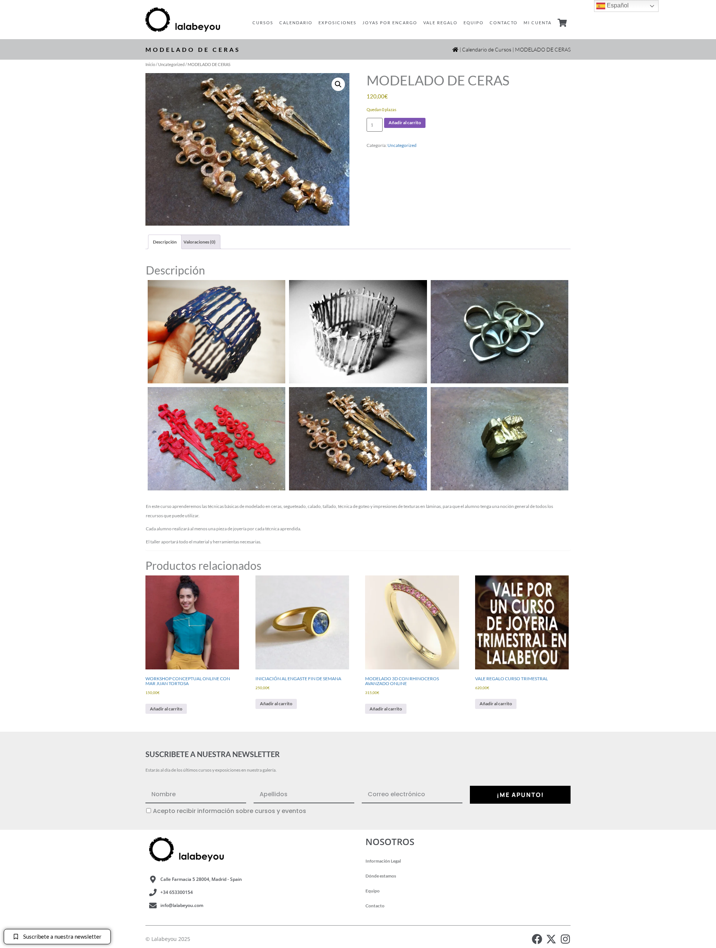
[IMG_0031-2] (216, 438)
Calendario (296, 22)
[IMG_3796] (499, 331)
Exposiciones (337, 22)
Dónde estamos (380, 876)
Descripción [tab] (165, 242)
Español (617, 5)
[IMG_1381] (499, 438)
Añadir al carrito (405, 122)
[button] (338, 84)
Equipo (474, 22)
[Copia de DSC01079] (358, 331)
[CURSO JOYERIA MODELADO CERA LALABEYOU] (216, 331)
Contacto (504, 22)
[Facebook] (537, 939)
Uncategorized (171, 64)
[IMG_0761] (358, 438)
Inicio (150, 64)
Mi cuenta (538, 22)
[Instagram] (565, 939)
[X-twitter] (551, 939)
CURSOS (262, 22)
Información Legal (383, 861)
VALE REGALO (440, 22)
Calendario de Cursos (486, 49)
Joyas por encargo (389, 22)
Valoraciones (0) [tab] (199, 242)
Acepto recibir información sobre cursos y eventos (229, 811)
